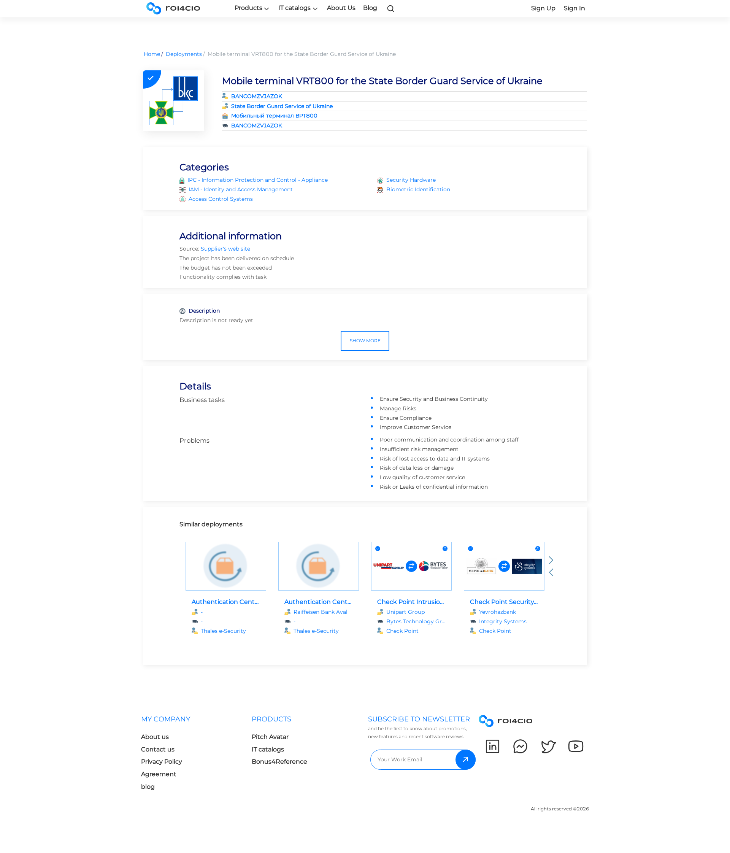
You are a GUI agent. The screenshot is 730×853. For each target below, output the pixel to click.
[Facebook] (520, 746)
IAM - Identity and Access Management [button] (241, 189)
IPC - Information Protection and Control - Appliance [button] (257, 179)
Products (248, 8)
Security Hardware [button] (411, 179)
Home (152, 54)
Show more (365, 340)
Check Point (402, 630)
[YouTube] (575, 746)
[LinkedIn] (492, 746)
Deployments (184, 54)
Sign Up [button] (543, 8)
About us (155, 736)
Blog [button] (370, 7)
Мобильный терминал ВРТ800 (274, 115)
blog (148, 786)
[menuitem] (196, 755)
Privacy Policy (161, 761)
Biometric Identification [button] (418, 189)
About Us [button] (341, 7)
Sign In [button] (574, 8)
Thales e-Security (223, 630)
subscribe (465, 760)
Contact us (158, 749)
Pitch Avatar (270, 736)
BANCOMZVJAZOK (256, 96)
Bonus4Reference (279, 761)
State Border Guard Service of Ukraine (282, 106)
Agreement (158, 774)
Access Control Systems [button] (221, 198)
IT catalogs (294, 8)
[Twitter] (548, 746)
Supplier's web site (225, 248)
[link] (390, 8)
